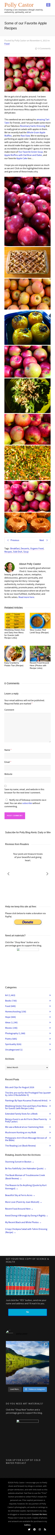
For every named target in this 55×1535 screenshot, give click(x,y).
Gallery (27, 1525)
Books (11, 1000)
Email (7, 762)
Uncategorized (14, 1049)
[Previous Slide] (8, 873)
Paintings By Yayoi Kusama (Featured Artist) (26, 1100)
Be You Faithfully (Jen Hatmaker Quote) (25, 1168)
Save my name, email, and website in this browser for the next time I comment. (24, 791)
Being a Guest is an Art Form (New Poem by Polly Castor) (26, 1120)
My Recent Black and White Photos (23, 1222)
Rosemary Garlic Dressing (32, 126)
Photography (15, 1033)
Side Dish (17, 551)
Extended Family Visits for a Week (21, 1113)
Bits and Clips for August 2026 (19, 1087)
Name (7, 750)
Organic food (37, 548)
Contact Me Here (39, 1514)
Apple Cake (21, 158)
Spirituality (13, 1044)
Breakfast (15, 548)
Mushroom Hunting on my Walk (20, 1132)
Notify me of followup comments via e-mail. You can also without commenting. (25, 803)
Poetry (11, 1038)
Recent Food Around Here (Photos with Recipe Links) (39, 665)
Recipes (8, 551)
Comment (9, 709)
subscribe (27, 803)
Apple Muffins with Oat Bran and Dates (23, 155)
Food (7, 43)
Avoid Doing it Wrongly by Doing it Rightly (26, 1215)
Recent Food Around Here (19, 1208)
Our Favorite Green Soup (30, 151)
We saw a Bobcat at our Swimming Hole (24, 1127)
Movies (11, 1027)
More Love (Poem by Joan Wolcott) (23, 1202)
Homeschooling (15, 1011)
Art (10, 995)
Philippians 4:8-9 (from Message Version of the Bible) (26, 1139)
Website (8, 774)
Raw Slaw (25, 135)
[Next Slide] (47, 873)
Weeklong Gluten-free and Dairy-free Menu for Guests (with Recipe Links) (26, 1107)
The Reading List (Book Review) (20, 1145)
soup (26, 551)
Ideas (11, 1022)
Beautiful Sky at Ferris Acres (20, 1195)
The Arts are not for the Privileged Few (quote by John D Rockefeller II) (27, 1094)
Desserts (25, 548)
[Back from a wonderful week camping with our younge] (27, 1362)
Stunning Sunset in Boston (19, 1161)
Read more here (26, 597)
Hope (10, 1017)
